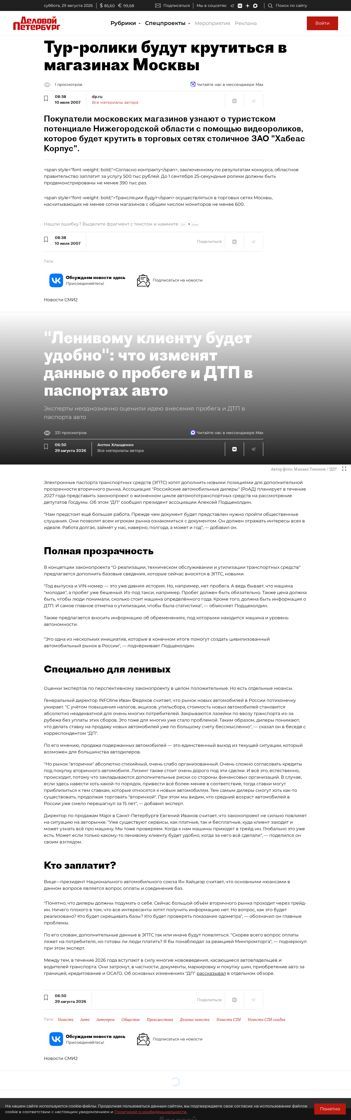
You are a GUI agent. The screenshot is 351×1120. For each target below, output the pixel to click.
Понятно (330, 1108)
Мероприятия (212, 23)
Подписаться (176, 5)
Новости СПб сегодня (266, 1020)
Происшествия (160, 1020)
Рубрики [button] (124, 23)
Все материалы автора (115, 102)
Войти (322, 23)
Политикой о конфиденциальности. (150, 1111)
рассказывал (211, 973)
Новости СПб (228, 1020)
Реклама (246, 23)
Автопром (106, 1020)
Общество (130, 1020)
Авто (85, 1020)
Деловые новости (195, 1020)
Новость (65, 1020)
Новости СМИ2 (61, 299)
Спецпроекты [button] (166, 23)
